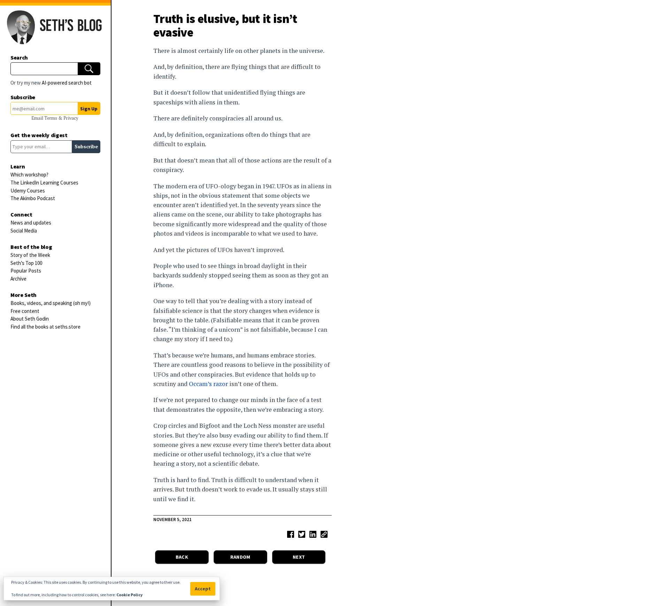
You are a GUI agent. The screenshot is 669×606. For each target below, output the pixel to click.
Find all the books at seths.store (45, 326)
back (182, 557)
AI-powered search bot (67, 82)
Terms (51, 118)
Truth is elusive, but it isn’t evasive (225, 25)
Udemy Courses (27, 190)
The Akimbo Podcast (32, 198)
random (240, 557)
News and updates (30, 222)
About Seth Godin (29, 318)
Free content (24, 311)
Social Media (23, 230)
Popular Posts (25, 270)
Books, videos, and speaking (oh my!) (50, 303)
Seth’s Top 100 (26, 263)
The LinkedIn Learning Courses (44, 182)
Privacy (70, 118)
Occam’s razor (208, 384)
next (299, 557)
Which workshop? (29, 174)
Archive (18, 278)
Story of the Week (30, 255)
